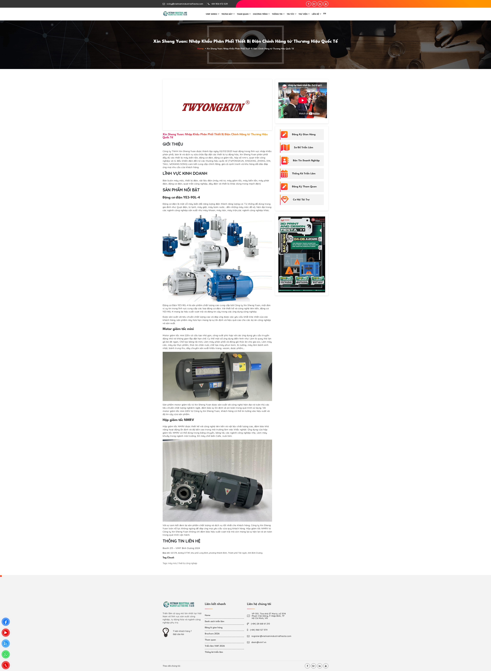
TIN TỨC (290, 14)
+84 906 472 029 (219, 4)
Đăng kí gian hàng (213, 628)
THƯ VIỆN (303, 14)
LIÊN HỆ (315, 14)
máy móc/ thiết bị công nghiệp (182, 563)
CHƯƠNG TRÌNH (260, 14)
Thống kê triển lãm (214, 652)
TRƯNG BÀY (227, 14)
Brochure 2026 (212, 634)
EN (324, 14)
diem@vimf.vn (258, 642)
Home (200, 48)
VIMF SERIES (211, 14)
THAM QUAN (243, 14)
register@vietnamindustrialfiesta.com (271, 636)
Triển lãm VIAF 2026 (215, 646)
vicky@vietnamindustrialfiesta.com (185, 4)
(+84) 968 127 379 (258, 630)
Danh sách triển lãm (214, 621)
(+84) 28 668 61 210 (260, 624)
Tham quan (210, 640)
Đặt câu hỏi (178, 634)
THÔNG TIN (277, 14)
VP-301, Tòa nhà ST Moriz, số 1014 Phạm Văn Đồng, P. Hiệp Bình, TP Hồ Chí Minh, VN (269, 615)
